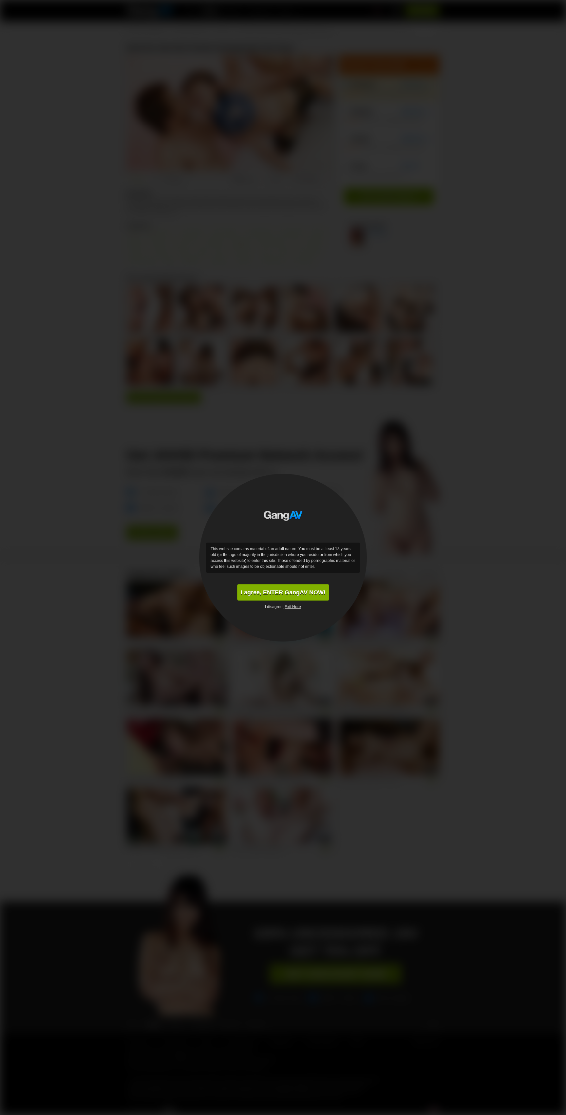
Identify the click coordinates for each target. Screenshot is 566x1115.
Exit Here (293, 607)
